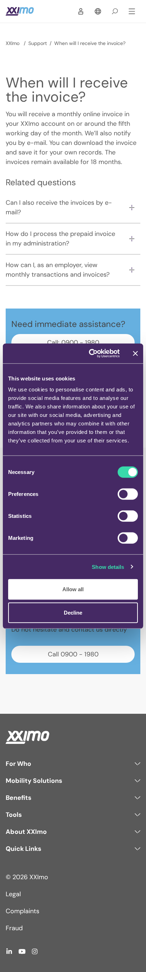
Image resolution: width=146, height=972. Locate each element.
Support (37, 43)
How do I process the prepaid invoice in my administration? (60, 239)
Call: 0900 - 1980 (73, 342)
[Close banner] (135, 353)
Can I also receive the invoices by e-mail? (59, 207)
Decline (73, 612)
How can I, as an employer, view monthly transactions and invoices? (58, 270)
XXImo (13, 43)
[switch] (128, 494)
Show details (108, 567)
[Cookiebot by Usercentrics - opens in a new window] (90, 353)
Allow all (73, 589)
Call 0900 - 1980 (73, 654)
